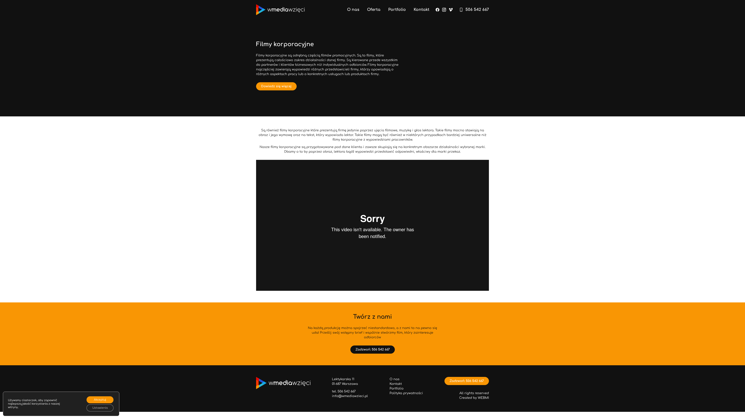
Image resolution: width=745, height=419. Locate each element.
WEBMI (483, 398)
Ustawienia (100, 407)
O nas (353, 10)
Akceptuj (100, 399)
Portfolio (397, 10)
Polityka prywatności (406, 393)
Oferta (373, 10)
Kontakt (421, 10)
